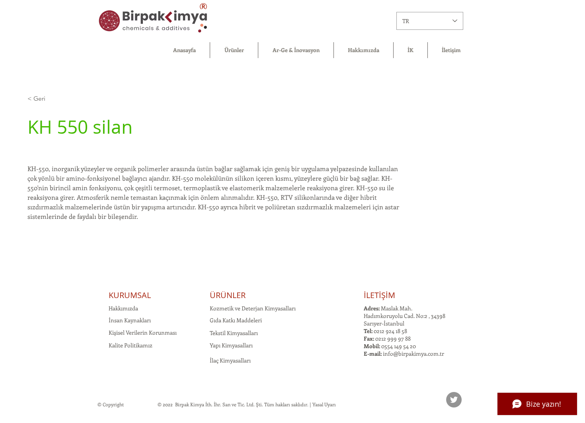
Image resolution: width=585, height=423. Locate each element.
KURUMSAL (130, 295)
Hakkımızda (123, 308)
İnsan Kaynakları (130, 320)
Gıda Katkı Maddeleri (236, 320)
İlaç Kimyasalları (230, 360)
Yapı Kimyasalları (231, 345)
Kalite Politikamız (130, 345)
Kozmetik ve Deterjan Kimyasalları (253, 308)
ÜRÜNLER (228, 295)
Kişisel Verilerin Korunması (143, 332)
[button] (234, 50)
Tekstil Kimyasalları (234, 333)
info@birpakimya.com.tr (413, 353)
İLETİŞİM (379, 295)
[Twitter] (454, 399)
